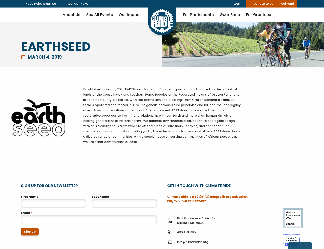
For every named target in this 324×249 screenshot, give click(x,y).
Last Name (100, 197)
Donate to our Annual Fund (274, 4)
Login (237, 4)
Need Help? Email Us (41, 4)
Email (26, 213)
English (37, 245)
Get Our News (78, 4)
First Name (29, 197)
